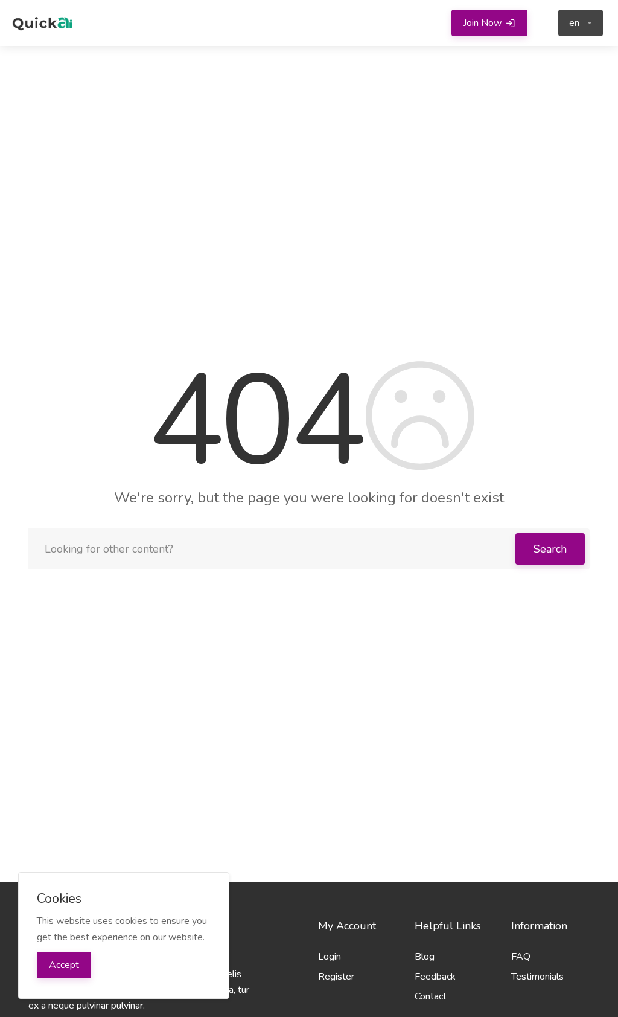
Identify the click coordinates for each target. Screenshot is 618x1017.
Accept (64, 965)
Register (336, 976)
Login (329, 956)
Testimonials (537, 976)
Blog (425, 956)
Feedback (435, 976)
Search (550, 549)
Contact (431, 996)
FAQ (520, 956)
